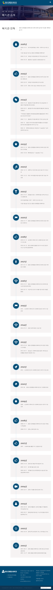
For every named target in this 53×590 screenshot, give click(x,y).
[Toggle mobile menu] (50, 2)
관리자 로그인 (39, 580)
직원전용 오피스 (40, 578)
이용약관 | (10, 577)
